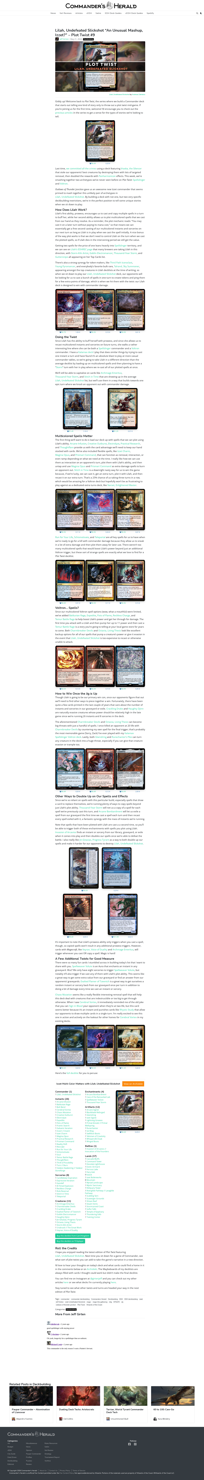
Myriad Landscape (95, 1182)
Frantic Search (63, 1125)
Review (29, 1464)
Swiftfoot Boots (93, 1133)
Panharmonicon (107, 176)
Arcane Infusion (78, 443)
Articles (79, 13)
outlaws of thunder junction (66, 1305)
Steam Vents (92, 1204)
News (53, 13)
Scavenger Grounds (95, 1198)
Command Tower (94, 1161)
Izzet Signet (91, 1117)
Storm (59, 367)
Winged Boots (93, 1141)
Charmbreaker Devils (81, 630)
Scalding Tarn (92, 1196)
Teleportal (100, 537)
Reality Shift (62, 1144)
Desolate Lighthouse (96, 1164)
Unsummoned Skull (119, 1419)
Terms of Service (79, 1470)
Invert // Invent (63, 1131)
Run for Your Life (64, 537)
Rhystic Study (127, 1009)
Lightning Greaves (95, 1120)
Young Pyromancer (65, 266)
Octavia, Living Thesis (109, 630)
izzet (141, 1299)
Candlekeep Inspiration (67, 1178)
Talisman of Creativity (96, 1136)
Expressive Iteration (65, 1180)
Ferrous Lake (92, 1169)
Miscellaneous (31, 1443)
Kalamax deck (85, 352)
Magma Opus (62, 454)
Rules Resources (51, 1443)
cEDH (89, 13)
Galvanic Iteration (64, 1128)
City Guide (11, 1454)
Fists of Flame (104, 615)
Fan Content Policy (67, 1473)
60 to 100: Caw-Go (163, 1409)
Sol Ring (90, 1131)
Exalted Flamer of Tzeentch (95, 981)
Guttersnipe (61, 256)
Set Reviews (66, 13)
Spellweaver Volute (82, 966)
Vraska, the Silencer (131, 168)
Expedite (91, 615)
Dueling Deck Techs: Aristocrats (76, 1409)
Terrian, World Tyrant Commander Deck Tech (125, 1411)
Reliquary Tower (94, 1188)
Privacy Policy (65, 1470)
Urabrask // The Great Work (69, 1227)
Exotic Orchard (93, 1166)
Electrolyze (113, 443)
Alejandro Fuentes (24, 1419)
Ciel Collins (68, 1419)
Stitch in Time (91, 376)
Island (89, 1174)
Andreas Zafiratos (138, 94)
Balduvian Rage (77, 615)
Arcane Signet (93, 1109)
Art (9, 1443)
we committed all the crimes (81, 168)
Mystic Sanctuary (94, 1185)
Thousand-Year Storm (125, 253)
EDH (121, 1299)
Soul (59, 1154)
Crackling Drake (114, 708)
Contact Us (53, 1470)
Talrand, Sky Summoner (126, 266)
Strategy (48, 1454)
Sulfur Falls (91, 1209)
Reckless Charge (121, 615)
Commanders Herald (98, 1299)
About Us (43, 1470)
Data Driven (12, 1457)
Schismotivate (81, 537)
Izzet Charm (123, 451)
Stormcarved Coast (95, 1206)
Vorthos (48, 1461)
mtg (110, 1302)
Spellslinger (139, 179)
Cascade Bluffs (93, 1159)
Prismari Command (85, 454)
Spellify (150, 13)
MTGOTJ (117, 1302)
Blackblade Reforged (96, 1112)
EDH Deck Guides (113, 13)
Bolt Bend (61, 1107)
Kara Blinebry (164, 1419)
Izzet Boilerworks (94, 1177)
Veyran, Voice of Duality (94, 949)
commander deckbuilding (80, 1299)
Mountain (91, 1180)
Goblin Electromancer (101, 253)
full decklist (73, 1073)
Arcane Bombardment (110, 811)
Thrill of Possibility (65, 1162)
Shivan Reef (92, 1201)
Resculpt (60, 1146)
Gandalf (60, 1183)
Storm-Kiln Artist (79, 253)
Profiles (29, 1457)
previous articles (64, 112)
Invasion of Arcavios (65, 832)
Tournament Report (52, 1457)
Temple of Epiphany (95, 1211)
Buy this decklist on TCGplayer (70, 1241)
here (66, 1282)
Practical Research (130, 443)
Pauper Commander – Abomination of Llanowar (31, 1411)
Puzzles (29, 1461)
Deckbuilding (88, 39)
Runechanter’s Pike (122, 737)
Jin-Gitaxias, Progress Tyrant (94, 839)
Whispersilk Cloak (94, 1139)
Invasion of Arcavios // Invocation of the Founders (97, 1150)
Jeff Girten (64, 39)
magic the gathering (100, 1302)
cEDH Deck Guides (134, 13)
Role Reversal (63, 1191)
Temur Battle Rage (65, 619)
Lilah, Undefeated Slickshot (119, 94)
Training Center (93, 1217)
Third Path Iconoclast (121, 262)
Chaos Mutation (63, 994)
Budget (10, 1447)
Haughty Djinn (136, 708)
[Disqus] (102, 1349)
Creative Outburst (97, 443)
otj (122, 1302)
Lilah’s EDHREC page (81, 249)
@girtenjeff (96, 1278)
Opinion (29, 1450)
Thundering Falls (94, 1214)
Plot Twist (81, 1305)
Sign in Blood (76, 1005)
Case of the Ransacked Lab (98, 1097)
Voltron (64, 183)
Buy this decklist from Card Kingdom (73, 1235)
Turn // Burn (62, 1165)
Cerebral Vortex (88, 1002)
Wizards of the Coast (94, 1305)
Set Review (49, 1450)
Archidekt (92, 1269)
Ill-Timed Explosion (65, 1186)
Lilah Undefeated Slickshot (75, 1302)
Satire (98, 13)
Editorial (11, 1464)
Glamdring (100, 737)
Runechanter (92, 1128)
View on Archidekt (133, 1083)
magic (89, 1302)
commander (65, 1299)
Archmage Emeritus (111, 372)
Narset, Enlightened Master (121, 485)
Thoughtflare (67, 447)
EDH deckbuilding (131, 1299)
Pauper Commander (33, 1454)
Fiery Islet (91, 1172)
